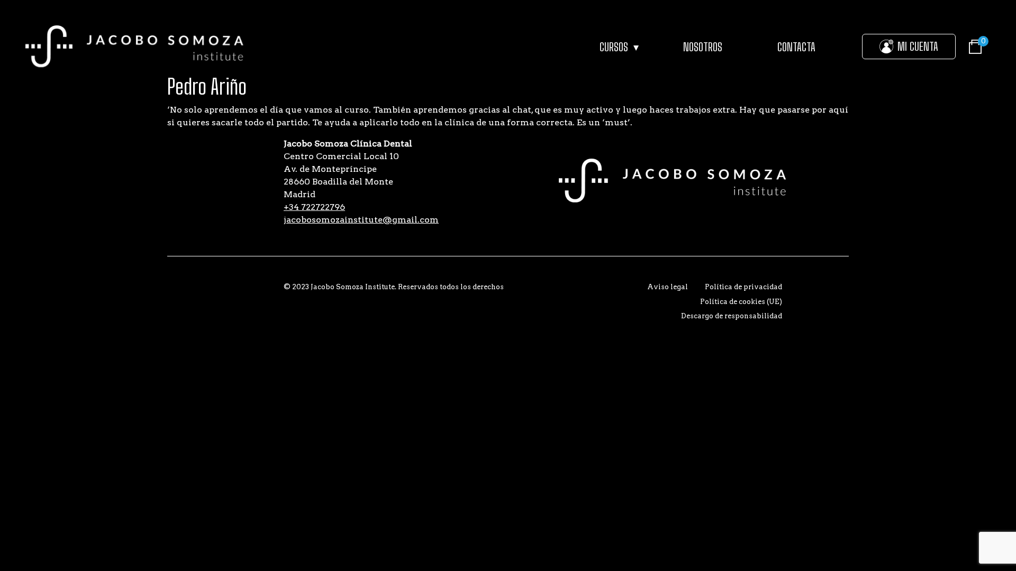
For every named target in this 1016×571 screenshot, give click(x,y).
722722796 (314, 207)
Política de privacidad (743, 287)
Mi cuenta (917, 46)
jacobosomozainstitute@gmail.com (361, 220)
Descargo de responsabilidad (731, 316)
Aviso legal (667, 287)
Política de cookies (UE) (741, 302)
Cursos (614, 47)
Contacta (796, 47)
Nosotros (702, 47)
